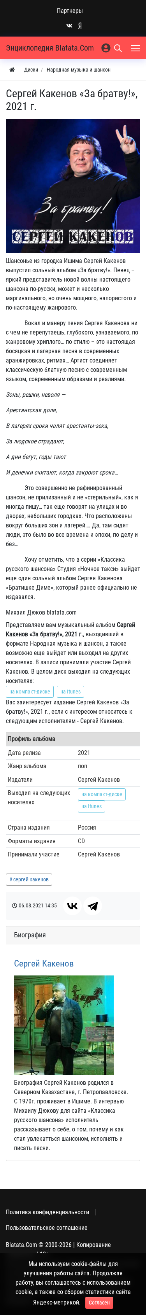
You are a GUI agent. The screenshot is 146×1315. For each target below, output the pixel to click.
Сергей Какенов (44, 963)
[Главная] (12, 70)
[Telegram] (92, 906)
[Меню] (136, 48)
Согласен (99, 1302)
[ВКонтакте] (72, 906)
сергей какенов (31, 879)
